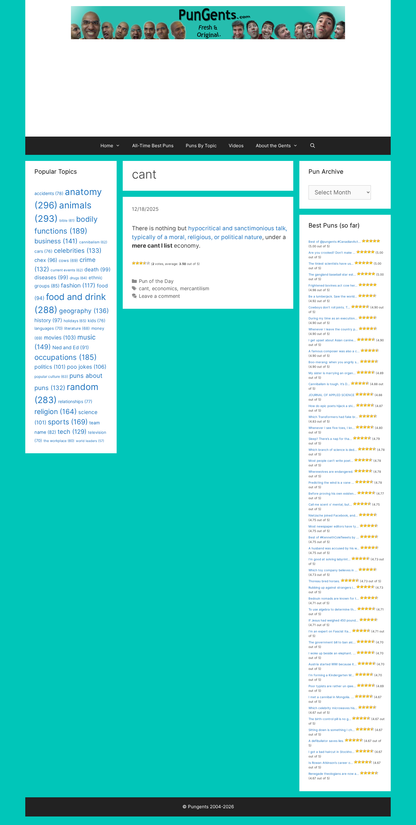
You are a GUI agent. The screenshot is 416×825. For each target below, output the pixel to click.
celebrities (77, 250)
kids (96, 320)
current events (67, 270)
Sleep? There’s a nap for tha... (330, 438)
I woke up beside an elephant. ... (332, 653)
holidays (75, 321)
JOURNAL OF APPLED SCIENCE (331, 395)
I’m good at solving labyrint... (329, 559)
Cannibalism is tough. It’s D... (329, 384)
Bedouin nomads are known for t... (333, 598)
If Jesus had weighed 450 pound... (333, 620)
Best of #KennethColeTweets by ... (333, 537)
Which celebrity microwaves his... (332, 708)
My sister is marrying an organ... (332, 373)
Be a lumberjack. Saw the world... (332, 296)
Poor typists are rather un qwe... (332, 686)
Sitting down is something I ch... (331, 730)
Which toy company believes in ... (333, 570)
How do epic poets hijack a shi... (331, 406)
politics (49, 367)
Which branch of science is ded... (332, 449)
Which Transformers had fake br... (333, 417)
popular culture (51, 376)
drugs (78, 278)
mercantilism (194, 288)
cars (43, 251)
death (97, 269)
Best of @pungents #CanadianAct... (334, 241)
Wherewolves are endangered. (330, 471)
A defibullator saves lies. (326, 741)
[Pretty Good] (144, 263)
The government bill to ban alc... (332, 642)
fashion (78, 285)
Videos (236, 145)
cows (68, 260)
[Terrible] (134, 263)
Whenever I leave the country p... (333, 329)
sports (68, 422)
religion (55, 411)
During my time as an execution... (333, 318)
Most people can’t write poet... (330, 460)
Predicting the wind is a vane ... (331, 482)
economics (164, 288)
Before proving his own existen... (332, 493)
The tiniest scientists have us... (331, 263)
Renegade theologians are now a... (333, 773)
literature (77, 328)
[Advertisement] (208, 91)
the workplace (59, 441)
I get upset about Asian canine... (332, 340)
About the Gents (273, 145)
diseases (51, 277)
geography (84, 311)
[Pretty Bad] (137, 263)
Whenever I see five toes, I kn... (331, 428)
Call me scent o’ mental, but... (330, 504)
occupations (65, 357)
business (56, 241)
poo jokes (86, 367)
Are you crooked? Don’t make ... (331, 252)
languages (48, 328)
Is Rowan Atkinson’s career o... (330, 762)
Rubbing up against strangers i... (331, 587)
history (48, 320)
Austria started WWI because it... (332, 664)
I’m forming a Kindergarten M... (331, 675)
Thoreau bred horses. (324, 581)
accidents (48, 193)
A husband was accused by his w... (333, 548)
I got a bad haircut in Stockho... (331, 752)
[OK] (141, 263)
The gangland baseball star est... (332, 274)
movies (60, 337)
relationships (75, 401)
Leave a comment (159, 296)
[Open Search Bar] (313, 146)
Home (106, 145)
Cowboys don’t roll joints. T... (329, 307)
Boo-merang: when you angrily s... (333, 362)
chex (45, 260)
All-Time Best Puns (153, 145)
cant (144, 288)
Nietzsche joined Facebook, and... (333, 515)
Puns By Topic (201, 145)
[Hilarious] (148, 263)
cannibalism (93, 242)
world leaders (90, 441)
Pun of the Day (156, 281)
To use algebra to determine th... (332, 609)
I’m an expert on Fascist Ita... (329, 631)
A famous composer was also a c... (334, 351)
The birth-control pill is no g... (329, 719)
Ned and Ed (70, 347)
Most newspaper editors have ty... (333, 526)
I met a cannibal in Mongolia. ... (331, 697)
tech (72, 431)
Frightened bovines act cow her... (333, 285)
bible (67, 220)
